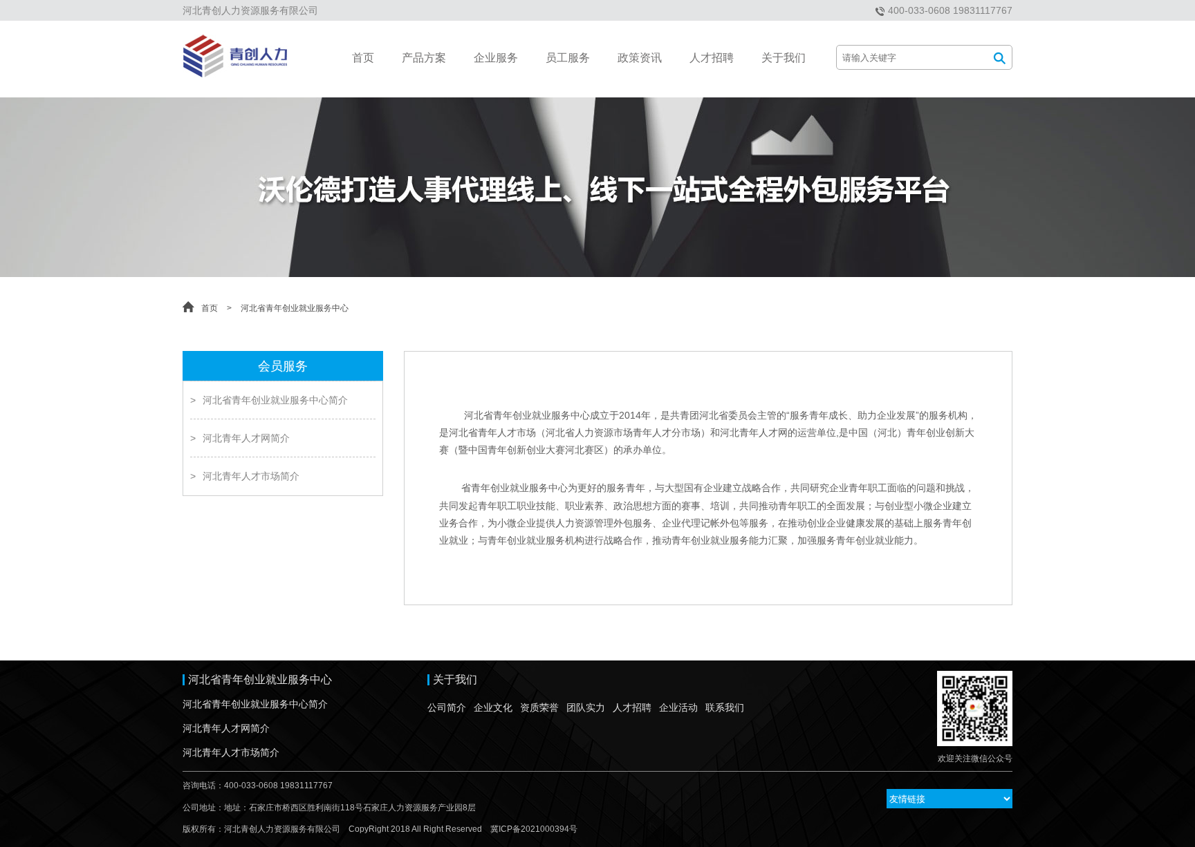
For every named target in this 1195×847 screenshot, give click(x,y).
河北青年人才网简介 (240, 438)
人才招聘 (711, 58)
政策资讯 (640, 58)
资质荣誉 (539, 707)
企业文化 (493, 707)
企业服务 (496, 58)
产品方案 (424, 58)
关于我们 (783, 58)
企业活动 (678, 707)
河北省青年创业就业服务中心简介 (269, 400)
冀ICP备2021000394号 (533, 829)
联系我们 (724, 707)
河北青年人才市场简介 (244, 476)
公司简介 (446, 707)
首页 (363, 58)
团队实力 (585, 707)
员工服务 (568, 58)
